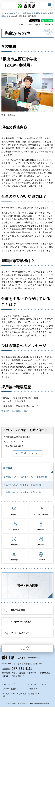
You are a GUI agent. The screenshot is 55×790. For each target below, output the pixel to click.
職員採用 (35, 13)
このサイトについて (37, 684)
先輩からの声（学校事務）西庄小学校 (23, 484)
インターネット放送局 (21, 621)
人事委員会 (25, 13)
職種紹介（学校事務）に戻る (14, 411)
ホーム (4, 13)
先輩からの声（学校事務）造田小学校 (23, 492)
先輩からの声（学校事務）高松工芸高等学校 (26, 477)
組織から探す (14, 13)
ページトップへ (27, 650)
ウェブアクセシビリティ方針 (14, 695)
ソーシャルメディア (20, 633)
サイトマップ (9, 684)
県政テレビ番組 (18, 610)
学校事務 (7, 468)
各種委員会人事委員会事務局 (17, 437)
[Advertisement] (27, 740)
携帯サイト (34, 689)
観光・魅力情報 (27, 585)
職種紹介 (44, 13)
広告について (35, 694)
